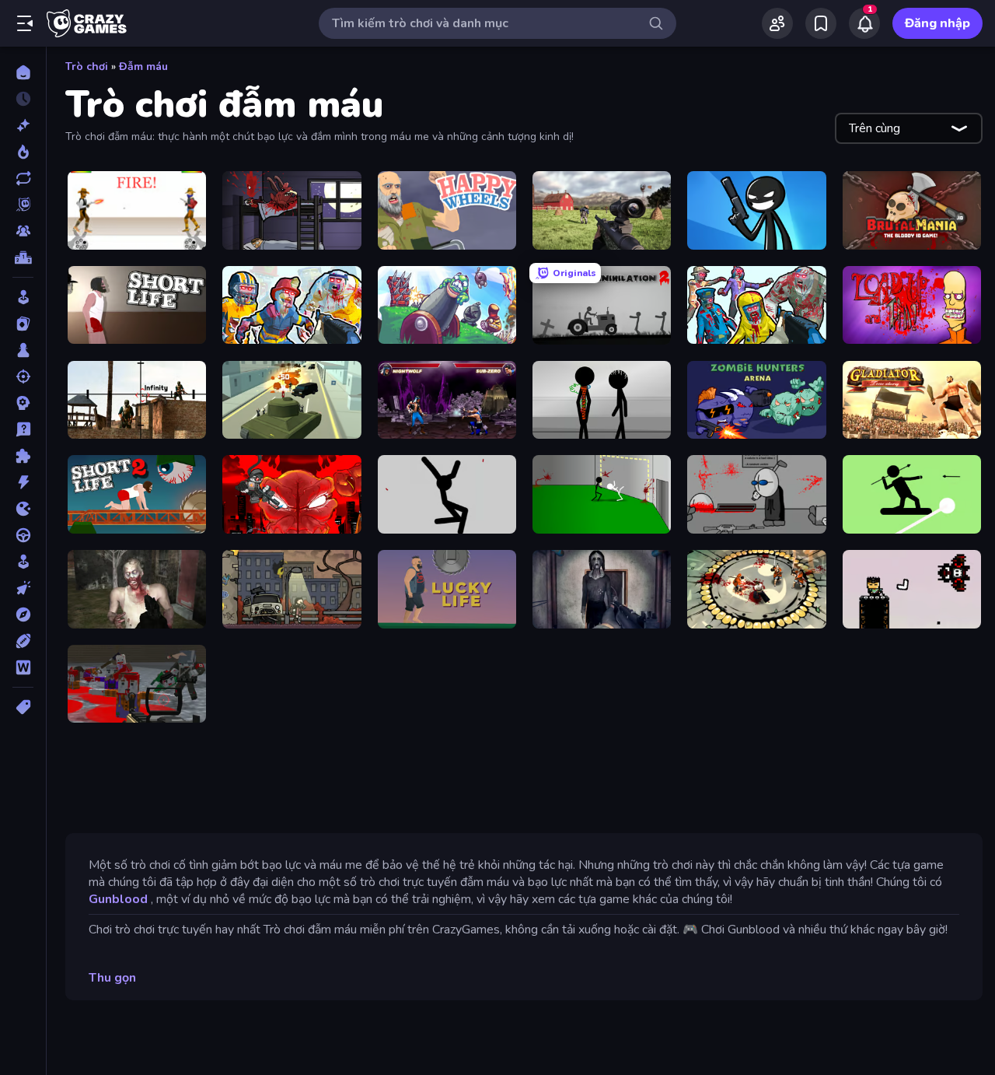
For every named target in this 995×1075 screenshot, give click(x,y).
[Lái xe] (23, 535)
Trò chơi (86, 66)
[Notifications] (864, 23)
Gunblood (118, 899)
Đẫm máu (143, 66)
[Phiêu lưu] (23, 614)
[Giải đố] (23, 456)
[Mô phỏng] (23, 561)
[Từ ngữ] (23, 667)
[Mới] (23, 125)
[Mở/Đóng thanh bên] (25, 23)
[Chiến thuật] (23, 403)
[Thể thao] (23, 641)
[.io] (23, 508)
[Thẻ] (23, 707)
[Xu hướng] (23, 151)
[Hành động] (23, 482)
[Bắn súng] (23, 376)
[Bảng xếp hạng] (23, 257)
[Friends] (777, 23)
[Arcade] (23, 297)
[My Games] (820, 23)
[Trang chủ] (23, 72)
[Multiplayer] (23, 231)
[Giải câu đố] (23, 429)
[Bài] (23, 323)
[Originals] (23, 204)
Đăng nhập (937, 23)
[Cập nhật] (23, 178)
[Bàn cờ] (23, 350)
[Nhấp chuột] (23, 588)
